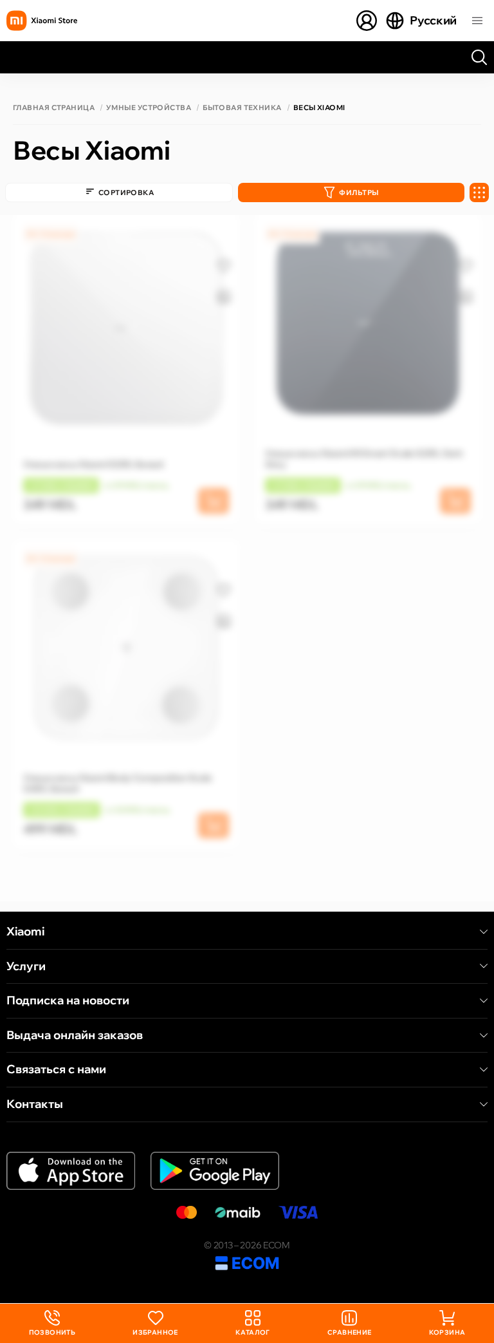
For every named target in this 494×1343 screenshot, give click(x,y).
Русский (433, 20)
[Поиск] (479, 57)
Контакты (34, 1104)
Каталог (252, 1332)
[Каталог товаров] (477, 20)
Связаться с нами (56, 1069)
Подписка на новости (67, 1000)
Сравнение (349, 1332)
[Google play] (215, 1171)
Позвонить (52, 1323)
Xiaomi (25, 932)
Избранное (155, 1332)
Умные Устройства (148, 107)
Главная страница (54, 107)
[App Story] (70, 1171)
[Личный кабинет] (366, 20)
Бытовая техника (242, 107)
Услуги (26, 966)
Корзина (447, 1332)
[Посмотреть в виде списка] (479, 192)
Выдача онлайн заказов (74, 1035)
